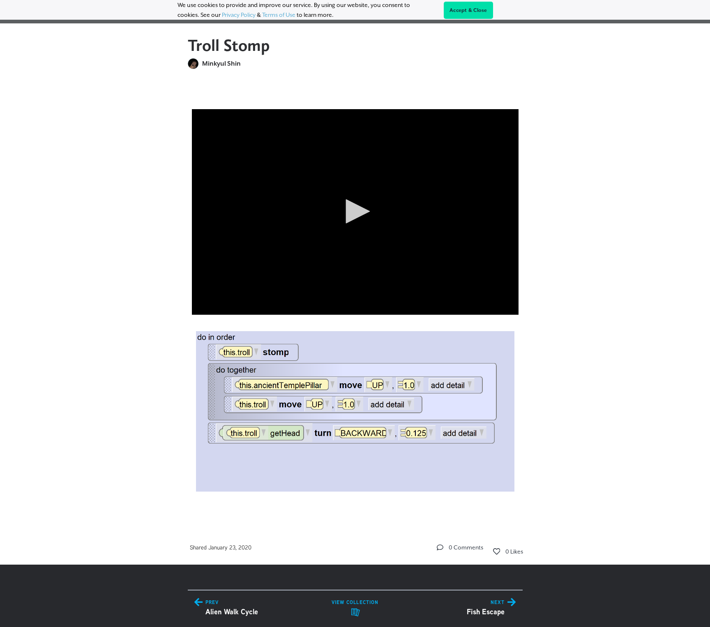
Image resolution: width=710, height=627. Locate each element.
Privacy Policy (239, 14)
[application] (355, 212)
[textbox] (355, 296)
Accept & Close (468, 10)
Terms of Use (278, 14)
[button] (355, 211)
